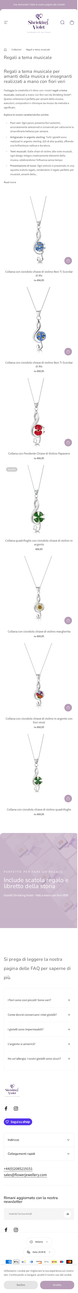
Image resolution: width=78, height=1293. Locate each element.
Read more (10, 182)
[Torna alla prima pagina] (5, 49)
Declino (21, 1285)
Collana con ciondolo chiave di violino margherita (39, 631)
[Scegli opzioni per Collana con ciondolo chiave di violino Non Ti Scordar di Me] (68, 261)
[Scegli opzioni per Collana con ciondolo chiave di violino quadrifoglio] (68, 798)
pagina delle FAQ (22, 968)
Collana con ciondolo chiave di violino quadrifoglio (39, 809)
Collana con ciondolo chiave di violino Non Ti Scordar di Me (39, 274)
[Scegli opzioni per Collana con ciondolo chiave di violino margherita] (68, 620)
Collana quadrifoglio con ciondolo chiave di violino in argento (39, 543)
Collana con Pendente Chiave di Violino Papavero (39, 453)
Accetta (57, 1285)
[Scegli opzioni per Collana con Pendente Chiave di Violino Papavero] (68, 442)
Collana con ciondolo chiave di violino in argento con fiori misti (39, 721)
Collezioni (16, 49)
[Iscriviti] (64, 1203)
